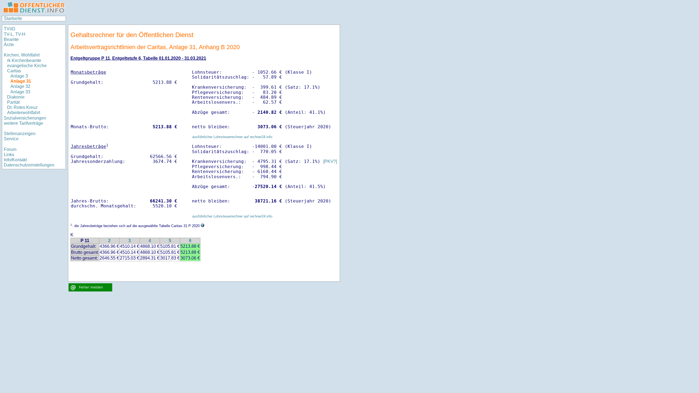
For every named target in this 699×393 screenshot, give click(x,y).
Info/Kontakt (15, 159)
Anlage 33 (20, 92)
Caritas (14, 71)
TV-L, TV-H (14, 34)
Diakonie (16, 97)
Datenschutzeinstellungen (29, 165)
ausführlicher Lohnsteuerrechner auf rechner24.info (232, 137)
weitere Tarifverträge (23, 123)
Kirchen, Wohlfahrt (22, 55)
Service (11, 138)
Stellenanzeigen (19, 133)
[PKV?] (330, 161)
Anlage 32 (20, 86)
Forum (10, 149)
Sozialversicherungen (25, 118)
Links (9, 154)
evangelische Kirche (27, 65)
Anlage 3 (19, 76)
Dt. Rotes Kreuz (22, 107)
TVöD (9, 28)
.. (78, 241)
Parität (13, 102)
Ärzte (9, 44)
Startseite (13, 18)
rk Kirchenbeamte (24, 60)
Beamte (11, 39)
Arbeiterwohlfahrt (23, 112)
